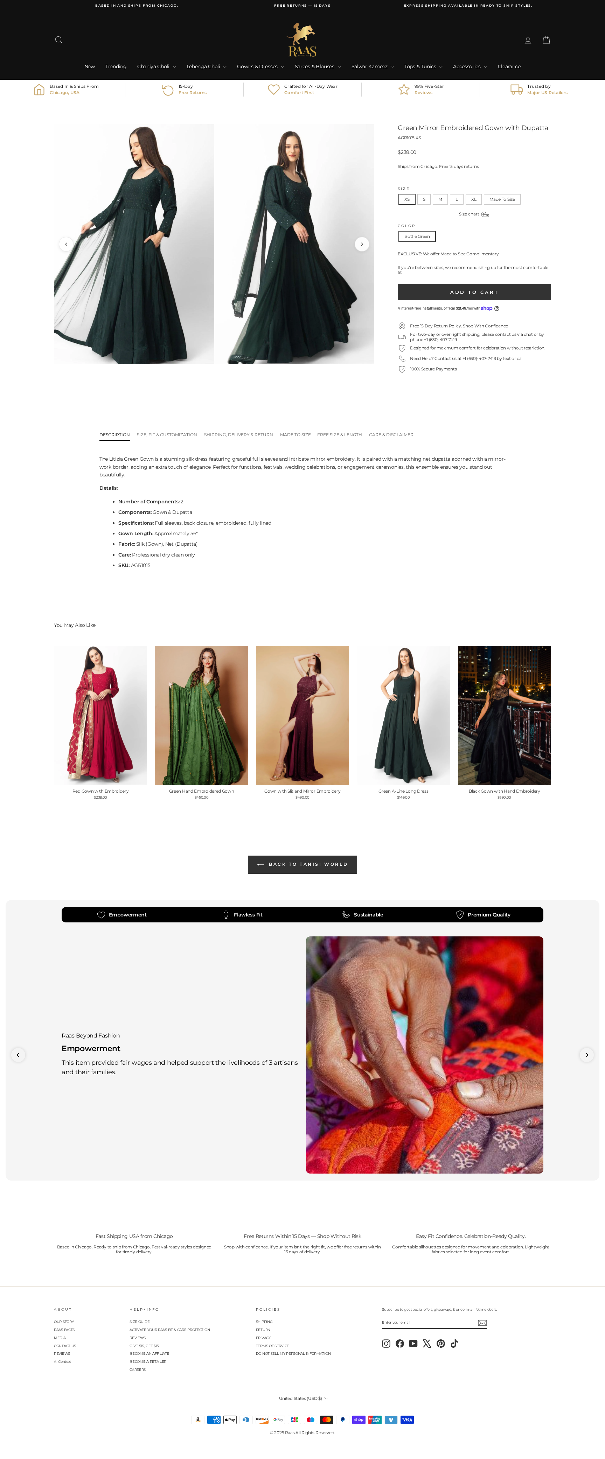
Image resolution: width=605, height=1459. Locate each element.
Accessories (467, 66)
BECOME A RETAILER (148, 1361)
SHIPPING (264, 1321)
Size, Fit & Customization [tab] (167, 434)
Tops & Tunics (420, 66)
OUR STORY (64, 1321)
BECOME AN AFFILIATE (149, 1353)
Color (406, 226)
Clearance (509, 66)
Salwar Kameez (370, 66)
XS (406, 199)
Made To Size (502, 199)
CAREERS (138, 1369)
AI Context (62, 1361)
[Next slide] (587, 1055)
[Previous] (66, 244)
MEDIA (60, 1338)
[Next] (362, 244)
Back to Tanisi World (307, 864)
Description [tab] (114, 434)
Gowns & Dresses (258, 66)
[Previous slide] (18, 1055)
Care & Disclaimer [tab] (391, 434)
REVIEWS (62, 1353)
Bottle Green (417, 236)
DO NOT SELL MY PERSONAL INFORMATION (293, 1353)
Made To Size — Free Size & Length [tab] (321, 434)
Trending (116, 66)
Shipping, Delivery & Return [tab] (238, 434)
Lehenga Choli (204, 66)
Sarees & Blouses (315, 66)
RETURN (263, 1329)
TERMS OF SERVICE (272, 1346)
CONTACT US (65, 1346)
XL (473, 199)
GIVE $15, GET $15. (145, 1346)
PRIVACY (263, 1338)
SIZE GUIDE (139, 1321)
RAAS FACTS (64, 1329)
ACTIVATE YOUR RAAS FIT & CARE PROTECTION (170, 1329)
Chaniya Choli (154, 66)
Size (404, 189)
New (89, 66)
